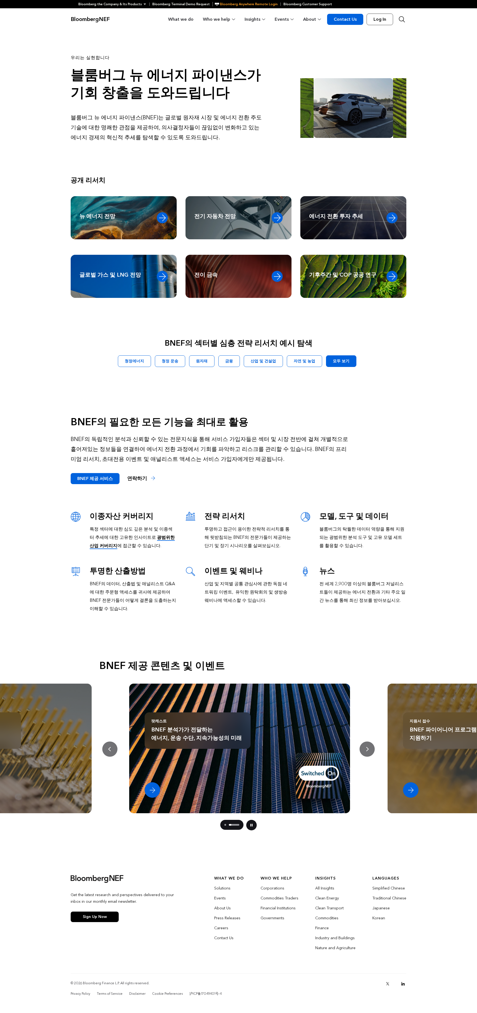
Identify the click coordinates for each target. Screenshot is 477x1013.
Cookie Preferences (167, 993)
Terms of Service (110, 993)
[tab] (225, 825)
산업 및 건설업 (263, 361)
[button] (113, 4)
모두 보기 (341, 361)
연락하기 (138, 478)
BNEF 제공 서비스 (95, 478)
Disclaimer (137, 993)
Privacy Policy (80, 993)
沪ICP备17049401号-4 (205, 993)
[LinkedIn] (403, 983)
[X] (387, 983)
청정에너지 (134, 361)
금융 (229, 361)
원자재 (202, 361)
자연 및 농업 (304, 361)
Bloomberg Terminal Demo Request (181, 4)
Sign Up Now (95, 916)
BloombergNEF (90, 19)
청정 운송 (170, 361)
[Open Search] (402, 19)
